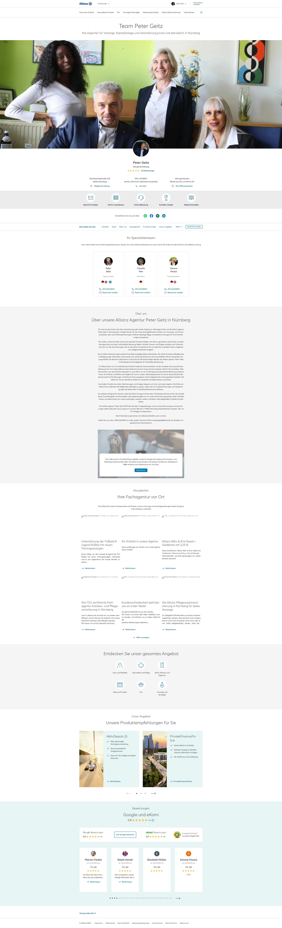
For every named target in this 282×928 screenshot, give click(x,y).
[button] (141, 148)
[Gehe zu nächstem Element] (178, 898)
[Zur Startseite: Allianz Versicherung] (85, 3)
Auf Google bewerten (125, 835)
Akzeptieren (141, 470)
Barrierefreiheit (123, 923)
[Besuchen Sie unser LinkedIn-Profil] (164, 216)
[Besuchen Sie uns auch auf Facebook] (151, 216)
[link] (141, 199)
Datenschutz (110, 923)
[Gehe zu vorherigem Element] (103, 898)
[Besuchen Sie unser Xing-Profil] (157, 216)
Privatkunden (102, 4)
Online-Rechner (171, 923)
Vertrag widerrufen (86, 913)
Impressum (99, 923)
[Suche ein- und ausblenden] (201, 12)
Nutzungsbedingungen (140, 923)
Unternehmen (157, 923)
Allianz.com (184, 923)
